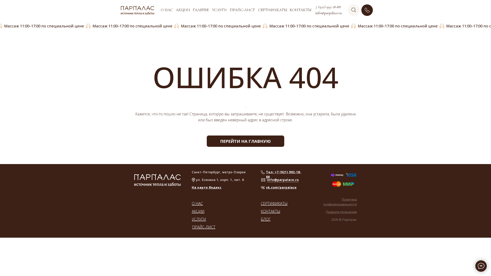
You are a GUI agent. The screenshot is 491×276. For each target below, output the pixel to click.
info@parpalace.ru (283, 180)
